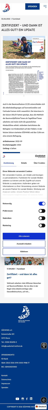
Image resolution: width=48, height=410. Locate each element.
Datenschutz (6, 379)
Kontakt (4, 375)
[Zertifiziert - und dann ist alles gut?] (24, 268)
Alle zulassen (24, 236)
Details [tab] (24, 163)
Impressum (5, 383)
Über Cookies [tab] (39, 163)
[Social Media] (17, 399)
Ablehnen (24, 252)
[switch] (42, 211)
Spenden (32, 6)
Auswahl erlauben (24, 244)
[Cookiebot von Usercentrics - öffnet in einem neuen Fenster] (35, 156)
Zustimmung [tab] (8, 163)
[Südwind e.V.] (6, 8)
